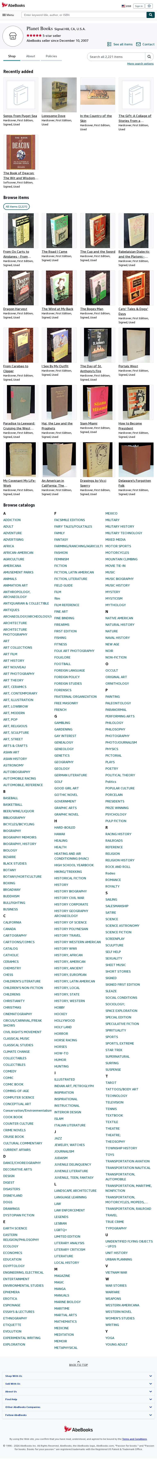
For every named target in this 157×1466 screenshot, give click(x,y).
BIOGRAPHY (12, 831)
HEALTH (60, 847)
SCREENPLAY (115, 939)
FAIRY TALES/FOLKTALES (73, 526)
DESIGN (9, 1176)
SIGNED (111, 978)
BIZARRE (9, 857)
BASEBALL (10, 798)
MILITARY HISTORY (119, 526)
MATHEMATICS (65, 1321)
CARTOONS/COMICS (19, 942)
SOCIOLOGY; (115, 1004)
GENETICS (62, 755)
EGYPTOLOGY (14, 1266)
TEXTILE (111, 1122)
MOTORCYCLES (117, 552)
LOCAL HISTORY (66, 1262)
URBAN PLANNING (118, 1259)
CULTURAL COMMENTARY (22, 1143)
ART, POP (10, 719)
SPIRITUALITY (115, 1030)
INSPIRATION (64, 1092)
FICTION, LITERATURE (70, 579)
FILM (57, 592)
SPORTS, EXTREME (119, 1043)
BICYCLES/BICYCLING (18, 824)
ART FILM (10, 654)
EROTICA (10, 1298)
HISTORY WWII (65, 948)
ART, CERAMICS (14, 687)
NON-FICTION (116, 657)
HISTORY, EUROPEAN (70, 975)
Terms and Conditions (134, 1438)
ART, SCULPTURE (16, 732)
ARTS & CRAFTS (15, 746)
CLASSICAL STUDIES (18, 1045)
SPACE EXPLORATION (121, 1011)
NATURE (111, 631)
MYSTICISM (113, 598)
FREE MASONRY (66, 703)
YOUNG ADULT (116, 1344)
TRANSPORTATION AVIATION (127, 1161)
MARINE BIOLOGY (67, 1302)
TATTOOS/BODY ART (121, 1089)
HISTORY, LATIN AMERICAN (74, 981)
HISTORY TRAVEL (67, 935)
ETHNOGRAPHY (15, 1318)
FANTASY (61, 539)
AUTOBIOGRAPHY (16, 772)
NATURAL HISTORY (120, 624)
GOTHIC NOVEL (66, 795)
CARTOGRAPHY (15, 935)
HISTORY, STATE (67, 994)
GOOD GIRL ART (66, 788)
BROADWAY (12, 889)
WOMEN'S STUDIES (120, 1318)
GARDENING (63, 729)
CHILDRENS (11, 994)
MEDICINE (61, 1328)
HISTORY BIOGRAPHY (70, 891)
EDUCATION (12, 1259)
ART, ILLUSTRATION (18, 700)
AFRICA (8, 546)
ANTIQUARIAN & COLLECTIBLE (26, 603)
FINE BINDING (64, 618)
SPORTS (111, 1037)
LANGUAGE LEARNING (70, 1197)
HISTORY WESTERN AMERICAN (77, 942)
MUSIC (110, 572)
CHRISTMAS (12, 1007)
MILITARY (112, 520)
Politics (110, 782)
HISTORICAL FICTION (70, 878)
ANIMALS (10, 579)
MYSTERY (112, 592)
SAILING (111, 899)
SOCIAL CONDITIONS (121, 997)
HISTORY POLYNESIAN (71, 929)
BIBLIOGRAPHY (14, 818)
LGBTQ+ (60, 1230)
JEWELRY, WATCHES (69, 1145)
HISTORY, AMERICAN (69, 961)
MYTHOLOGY (115, 605)
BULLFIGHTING (14, 903)
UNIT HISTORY (116, 1253)
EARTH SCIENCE (15, 1228)
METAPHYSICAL (65, 1348)
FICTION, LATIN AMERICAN (74, 572)
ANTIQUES (11, 610)
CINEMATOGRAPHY (17, 1014)
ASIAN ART (11, 752)
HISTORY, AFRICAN (68, 955)
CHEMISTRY (12, 968)
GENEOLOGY (64, 749)
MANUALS (61, 1295)
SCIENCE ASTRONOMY (122, 925)
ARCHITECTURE (15, 623)
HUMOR (60, 1060)
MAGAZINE (62, 1276)
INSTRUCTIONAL (67, 1105)
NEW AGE (112, 644)
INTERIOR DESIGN (67, 1112)
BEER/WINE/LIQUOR (18, 811)
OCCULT (111, 670)
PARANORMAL (116, 710)
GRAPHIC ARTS (65, 808)
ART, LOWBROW (15, 706)
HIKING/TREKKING (68, 871)
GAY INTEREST (65, 736)
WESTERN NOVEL (118, 1312)
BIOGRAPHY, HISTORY (19, 844)
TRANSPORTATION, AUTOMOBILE (120, 1176)
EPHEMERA (11, 1292)
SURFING (112, 1063)
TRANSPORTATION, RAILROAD (128, 1209)
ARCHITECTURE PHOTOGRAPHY (15, 631)
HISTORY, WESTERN (69, 1001)
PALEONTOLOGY (118, 703)
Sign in (139, 6)
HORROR (61, 1033)
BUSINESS (10, 909)
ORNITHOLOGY (117, 683)
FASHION (61, 552)
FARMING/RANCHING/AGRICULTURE (78, 546)
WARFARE (112, 1292)
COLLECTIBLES (14, 1065)
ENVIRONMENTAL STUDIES (23, 1285)
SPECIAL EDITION (118, 1017)
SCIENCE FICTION (118, 932)
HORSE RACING (65, 1040)
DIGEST (9, 1182)
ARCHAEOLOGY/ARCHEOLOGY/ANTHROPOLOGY (27, 616)
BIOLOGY (10, 850)
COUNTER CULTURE (18, 1123)
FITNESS (60, 644)
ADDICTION (12, 520)
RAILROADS (114, 840)
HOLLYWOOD (64, 1020)
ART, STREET (13, 739)
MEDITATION (64, 1334)
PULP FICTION (115, 821)
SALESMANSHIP (116, 906)
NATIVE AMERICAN (119, 618)
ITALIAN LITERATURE (70, 1125)
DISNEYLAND (12, 1195)
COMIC (8, 1078)
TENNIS (111, 1109)
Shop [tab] (12, 56)
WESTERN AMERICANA (122, 1305)
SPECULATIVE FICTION (122, 1024)
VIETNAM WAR (116, 1272)
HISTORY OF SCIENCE (70, 922)
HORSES (60, 1047)
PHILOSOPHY (115, 729)
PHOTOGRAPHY (117, 736)
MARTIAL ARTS (65, 1315)
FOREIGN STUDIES (68, 683)
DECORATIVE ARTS (17, 1169)
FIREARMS (61, 624)
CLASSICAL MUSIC (16, 1038)
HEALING (60, 840)
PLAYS (110, 762)
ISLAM (58, 1119)
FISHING (60, 638)
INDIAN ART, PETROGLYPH (74, 1086)
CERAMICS (11, 961)
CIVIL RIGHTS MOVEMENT (22, 1032)
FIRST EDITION (65, 631)
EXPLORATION (14, 1344)
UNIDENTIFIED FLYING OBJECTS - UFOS (129, 1243)
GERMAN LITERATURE (70, 775)
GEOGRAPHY (64, 762)
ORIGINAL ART (116, 677)
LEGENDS (61, 1217)
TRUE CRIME (114, 1222)
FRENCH (60, 710)
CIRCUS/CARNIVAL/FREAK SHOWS (22, 1022)
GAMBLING (62, 723)
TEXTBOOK (114, 1115)
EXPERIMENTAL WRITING (21, 1338)
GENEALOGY (63, 742)
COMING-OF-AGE (16, 1091)
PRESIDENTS (114, 801)
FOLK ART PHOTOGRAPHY (74, 651)
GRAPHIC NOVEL (66, 814)
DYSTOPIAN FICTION (18, 1215)
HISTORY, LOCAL (67, 988)
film (57, 598)
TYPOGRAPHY (116, 1228)
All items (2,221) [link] (16, 206)
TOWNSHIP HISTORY (121, 1148)
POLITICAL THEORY (120, 775)
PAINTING (112, 696)
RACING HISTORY (118, 834)
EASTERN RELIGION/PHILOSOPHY (21, 1237)
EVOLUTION (12, 1331)
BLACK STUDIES (15, 863)
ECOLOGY (10, 1246)
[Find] (151, 15)
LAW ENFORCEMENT (69, 1210)
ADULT (8, 526)
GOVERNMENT (65, 801)
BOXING (9, 883)
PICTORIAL (113, 755)
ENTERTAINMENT (16, 1279)
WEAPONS (113, 1298)
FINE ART (61, 611)
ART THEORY (13, 680)
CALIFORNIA (12, 922)
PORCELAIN (114, 795)
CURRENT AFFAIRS (17, 1150)
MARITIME (62, 1308)
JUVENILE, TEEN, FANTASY (74, 1177)
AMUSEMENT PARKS (18, 572)
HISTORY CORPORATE (71, 904)
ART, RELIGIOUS (15, 726)
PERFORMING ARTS (120, 716)
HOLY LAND (63, 1027)
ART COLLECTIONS (17, 647)
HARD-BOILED (64, 827)
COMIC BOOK (13, 1084)
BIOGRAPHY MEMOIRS (19, 837)
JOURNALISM (64, 1151)
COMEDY (10, 1071)
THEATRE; (113, 1135)
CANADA (9, 929)
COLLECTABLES (14, 1058)
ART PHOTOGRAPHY (19, 674)
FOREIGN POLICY (67, 677)
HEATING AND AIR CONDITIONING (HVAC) (71, 856)
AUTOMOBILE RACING (19, 778)
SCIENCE (111, 919)
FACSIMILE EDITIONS (69, 520)
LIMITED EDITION (67, 1236)
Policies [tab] (51, 56)
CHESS (8, 975)
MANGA (60, 1289)
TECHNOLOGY (116, 1096)
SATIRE (110, 912)
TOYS (109, 1155)
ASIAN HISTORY (15, 759)
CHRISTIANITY (14, 1001)
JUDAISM (60, 1158)
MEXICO (111, 513)
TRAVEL (111, 1215)
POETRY (111, 768)
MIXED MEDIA (115, 539)
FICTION (60, 566)
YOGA (109, 1338)
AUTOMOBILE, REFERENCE (23, 785)
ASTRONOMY (13, 765)
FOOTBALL (62, 664)
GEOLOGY (62, 768)
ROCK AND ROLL (117, 867)
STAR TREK (113, 1050)
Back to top (78, 1364)
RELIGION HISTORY (120, 860)
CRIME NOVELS (14, 1130)
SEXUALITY (113, 958)
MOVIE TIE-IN (115, 566)
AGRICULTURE (13, 559)
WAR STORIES (116, 1285)
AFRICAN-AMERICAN (18, 552)
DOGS (7, 1202)
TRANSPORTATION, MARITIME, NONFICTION (128, 1188)
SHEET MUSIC (115, 965)
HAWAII (59, 834)
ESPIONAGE (11, 1305)
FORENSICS (62, 690)
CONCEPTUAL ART (17, 1104)
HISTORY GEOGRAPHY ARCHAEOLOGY (71, 913)
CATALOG (10, 948)
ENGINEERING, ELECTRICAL (23, 1272)
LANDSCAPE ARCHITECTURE (75, 1191)
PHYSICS (111, 749)
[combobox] (83, 15)
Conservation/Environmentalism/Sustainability (27, 1110)
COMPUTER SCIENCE (18, 1097)
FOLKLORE (62, 657)
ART (6, 641)
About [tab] (30, 56)
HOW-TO (61, 1053)
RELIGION (112, 854)
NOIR (109, 651)
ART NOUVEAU (14, 667)
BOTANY (9, 870)
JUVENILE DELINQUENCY (72, 1164)
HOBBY (59, 1007)
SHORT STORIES (118, 971)
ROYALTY (112, 886)
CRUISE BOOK (13, 1137)
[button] (149, 57)
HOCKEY (60, 1014)
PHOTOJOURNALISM (121, 742)
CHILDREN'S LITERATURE (22, 981)
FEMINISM (61, 559)
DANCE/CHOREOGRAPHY (22, 1163)
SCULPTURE (114, 945)
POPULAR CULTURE (120, 788)
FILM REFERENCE (66, 605)
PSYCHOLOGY (116, 814)
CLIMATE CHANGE (16, 1051)
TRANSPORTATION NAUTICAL (127, 1168)
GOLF (58, 782)
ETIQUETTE (12, 1325)
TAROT (111, 1083)
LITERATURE (63, 1256)
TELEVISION (114, 1102)
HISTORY (61, 885)
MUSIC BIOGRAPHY (119, 579)
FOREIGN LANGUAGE (69, 670)
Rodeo (110, 873)
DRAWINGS (11, 1209)
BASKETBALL (12, 804)
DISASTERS (11, 1189)
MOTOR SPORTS (118, 546)
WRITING (112, 1325)
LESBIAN (60, 1223)
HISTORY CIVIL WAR (69, 898)
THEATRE (112, 1128)
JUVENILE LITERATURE (71, 1171)
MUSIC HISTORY (117, 585)
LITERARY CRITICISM (69, 1249)
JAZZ (58, 1138)
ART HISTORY (13, 660)
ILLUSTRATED (64, 1079)
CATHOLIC (11, 955)
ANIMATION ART (15, 585)
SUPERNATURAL (117, 1056)
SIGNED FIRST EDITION (122, 984)
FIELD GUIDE (63, 585)
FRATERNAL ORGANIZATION (75, 696)
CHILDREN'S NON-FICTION (23, 988)
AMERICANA (12, 566)
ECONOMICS (12, 1253)
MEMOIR (60, 1341)
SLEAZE (111, 991)
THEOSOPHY (115, 1141)
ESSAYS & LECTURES (18, 1312)
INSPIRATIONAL (65, 1099)
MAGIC (59, 1282)
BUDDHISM (11, 896)
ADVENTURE (12, 533)
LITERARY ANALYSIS (69, 1243)
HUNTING (61, 1066)
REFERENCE (114, 847)
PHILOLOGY (114, 723)
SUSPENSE (113, 1069)
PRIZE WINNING (117, 808)
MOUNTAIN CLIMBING (121, 559)
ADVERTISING (13, 539)
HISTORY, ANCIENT (68, 968)
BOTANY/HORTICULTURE (22, 876)
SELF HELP (113, 952)
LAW (57, 1204)
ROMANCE (113, 880)
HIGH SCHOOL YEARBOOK (74, 865)
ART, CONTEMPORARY (20, 693)
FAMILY (59, 533)
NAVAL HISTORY (117, 638)
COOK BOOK (13, 1117)
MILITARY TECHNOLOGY (123, 533)
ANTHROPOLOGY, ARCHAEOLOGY (16, 594)
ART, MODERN (14, 713)
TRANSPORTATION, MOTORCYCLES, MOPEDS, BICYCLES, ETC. (125, 1199)
